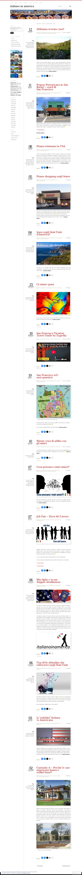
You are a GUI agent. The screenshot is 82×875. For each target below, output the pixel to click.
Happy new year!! (14, 40)
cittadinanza (27, 597)
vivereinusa (32, 47)
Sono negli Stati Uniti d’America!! (49, 233)
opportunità (41, 471)
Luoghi (30, 2)
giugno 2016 (13, 113)
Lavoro (29, 532)
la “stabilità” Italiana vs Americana (48, 719)
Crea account (13, 131)
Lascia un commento (67, 32)
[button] (12, 52)
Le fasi (20, 2)
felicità (58, 32)
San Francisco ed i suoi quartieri (47, 376)
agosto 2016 (13, 109)
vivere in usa (54, 33)
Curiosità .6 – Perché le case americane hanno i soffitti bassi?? (53, 770)
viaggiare (49, 33)
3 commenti (68, 470)
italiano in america (22, 6)
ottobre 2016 (13, 105)
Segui (12, 25)
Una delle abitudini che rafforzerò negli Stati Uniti (52, 663)
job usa (26, 532)
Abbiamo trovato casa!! (50, 29)
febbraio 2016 (13, 121)
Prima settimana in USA (51, 146)
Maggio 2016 (13, 115)
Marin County (27, 46)
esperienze (55, 32)
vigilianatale (12, 93)
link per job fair (40, 562)
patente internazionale (13, 90)
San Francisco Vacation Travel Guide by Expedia (51, 334)
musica (54, 668)
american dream (31, 42)
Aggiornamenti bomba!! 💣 (15, 44)
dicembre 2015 (13, 125)
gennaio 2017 (13, 101)
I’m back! (12, 38)
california (29, 43)
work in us (32, 533)
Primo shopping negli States (53, 176)
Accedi (12, 133)
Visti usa (39, 586)
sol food (31, 106)
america (48, 32)
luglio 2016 (13, 111)
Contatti (41, 2)
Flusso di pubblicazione (15, 135)
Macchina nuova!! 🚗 (14, 42)
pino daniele (30, 680)
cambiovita (32, 43)
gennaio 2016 (13, 123)
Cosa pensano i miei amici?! (53, 467)
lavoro (55, 519)
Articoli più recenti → (66, 865)
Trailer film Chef (41, 129)
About (16, 2)
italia (55, 585)
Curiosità (25, 2)
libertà (39, 33)
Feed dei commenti (14, 137)
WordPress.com (13, 139)
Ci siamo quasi (45, 284)
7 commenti (68, 149)
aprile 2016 (13, 117)
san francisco (43, 33)
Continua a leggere (53, 71)
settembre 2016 (13, 107)
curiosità (29, 105)
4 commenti (68, 668)
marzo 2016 (13, 119)
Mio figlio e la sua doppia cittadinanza (48, 580)
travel (38, 150)
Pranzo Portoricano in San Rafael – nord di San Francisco (52, 87)
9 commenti (68, 179)
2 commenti (68, 237)
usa (46, 33)
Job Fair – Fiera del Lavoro (53, 516)
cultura (51, 32)
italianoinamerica (43, 32)
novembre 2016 (13, 103)
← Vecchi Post (39, 865)
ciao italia (32, 596)
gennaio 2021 (13, 99)
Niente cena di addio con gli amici (51, 442)
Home (12, 2)
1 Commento (68, 92)
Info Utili (35, 2)
